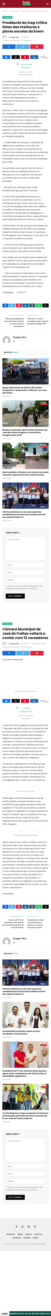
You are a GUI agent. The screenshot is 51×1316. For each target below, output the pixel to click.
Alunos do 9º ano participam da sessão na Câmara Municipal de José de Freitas (13, 924)
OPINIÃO (26, 1238)
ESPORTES (17, 1238)
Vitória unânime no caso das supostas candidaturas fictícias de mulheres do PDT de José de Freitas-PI (24, 515)
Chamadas (7, 17)
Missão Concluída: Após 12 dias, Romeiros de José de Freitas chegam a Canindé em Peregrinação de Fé (24, 433)
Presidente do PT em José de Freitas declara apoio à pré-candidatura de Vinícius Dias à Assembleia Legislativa (24, 1074)
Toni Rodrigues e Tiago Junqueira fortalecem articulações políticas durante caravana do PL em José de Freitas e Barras (25, 1116)
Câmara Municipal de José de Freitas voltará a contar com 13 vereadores (14, 322)
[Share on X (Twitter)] (23, 46)
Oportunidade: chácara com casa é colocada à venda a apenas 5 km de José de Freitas (25, 473)
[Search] (47, 4)
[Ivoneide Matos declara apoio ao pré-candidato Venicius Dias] (25, 1015)
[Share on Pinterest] (37, 46)
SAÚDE (35, 1238)
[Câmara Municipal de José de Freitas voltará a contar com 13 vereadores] (25, 673)
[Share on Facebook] (9, 46)
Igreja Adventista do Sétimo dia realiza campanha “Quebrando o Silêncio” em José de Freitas (24, 390)
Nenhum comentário (11, 40)
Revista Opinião (40, 1244)
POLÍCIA (28, 1234)
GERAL (20, 1234)
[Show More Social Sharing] (46, 46)
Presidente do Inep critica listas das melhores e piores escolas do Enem (35, 924)
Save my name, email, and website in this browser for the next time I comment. (24, 587)
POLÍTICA (38, 1234)
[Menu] (3, 4)
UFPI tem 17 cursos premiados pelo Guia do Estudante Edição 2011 (38, 321)
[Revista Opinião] (26, 4)
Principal (10, 1234)
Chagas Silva (14, 37)
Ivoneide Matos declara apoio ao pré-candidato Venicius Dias (21, 1032)
